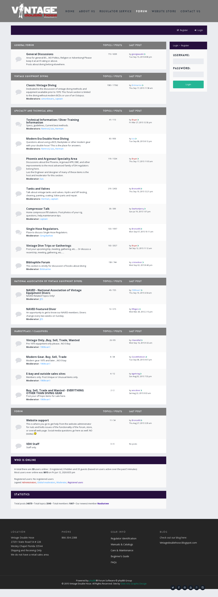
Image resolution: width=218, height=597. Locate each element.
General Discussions (39, 54)
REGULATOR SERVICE (115, 11)
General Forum (24, 45)
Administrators (29, 482)
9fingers (135, 309)
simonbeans (47, 98)
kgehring (136, 373)
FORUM (141, 11)
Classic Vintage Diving (41, 85)
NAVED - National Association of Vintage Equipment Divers (54, 291)
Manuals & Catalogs (122, 544)
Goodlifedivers (138, 356)
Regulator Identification (123, 538)
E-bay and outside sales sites (45, 373)
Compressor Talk (38, 208)
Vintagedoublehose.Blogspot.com (178, 542)
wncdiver (136, 390)
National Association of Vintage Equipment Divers (48, 281)
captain (59, 98)
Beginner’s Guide (120, 556)
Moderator (61, 482)
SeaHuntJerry (138, 208)
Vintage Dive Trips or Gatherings (48, 245)
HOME (70, 11)
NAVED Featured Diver (41, 309)
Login (175, 45)
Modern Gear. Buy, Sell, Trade (46, 356)
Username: (181, 55)
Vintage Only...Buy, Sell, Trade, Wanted (53, 340)
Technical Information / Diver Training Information (52, 121)
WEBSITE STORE (164, 11)
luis (52, 128)
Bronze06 (136, 188)
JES (41, 299)
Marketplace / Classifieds (31, 331)
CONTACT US (190, 11)
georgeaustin (138, 54)
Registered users (75, 482)
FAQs (114, 562)
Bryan (134, 119)
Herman (59, 128)
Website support (37, 420)
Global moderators (46, 482)
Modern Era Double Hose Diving (47, 138)
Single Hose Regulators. (42, 228)
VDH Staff (32, 444)
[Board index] (34, 10)
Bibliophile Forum (38, 262)
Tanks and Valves (38, 188)
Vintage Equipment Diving (31, 77)
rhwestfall (136, 340)
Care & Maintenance (122, 550)
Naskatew (103, 503)
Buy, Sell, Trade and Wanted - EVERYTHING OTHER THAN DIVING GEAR (55, 391)
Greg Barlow (46, 235)
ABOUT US (87, 11)
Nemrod (45, 128)
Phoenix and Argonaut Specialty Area (51, 158)
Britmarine (137, 85)
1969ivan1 (136, 290)
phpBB (92, 580)
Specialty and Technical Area (33, 111)
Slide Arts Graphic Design (134, 583)
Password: (182, 68)
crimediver (137, 262)
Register (185, 45)
